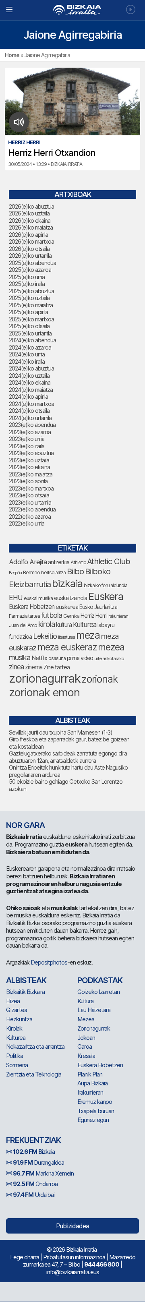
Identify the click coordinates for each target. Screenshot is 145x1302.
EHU (16, 597)
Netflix (39, 658)
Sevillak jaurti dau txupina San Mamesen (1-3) (60, 732)
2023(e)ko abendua (32, 424)
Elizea (13, 1001)
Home (12, 55)
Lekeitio (45, 635)
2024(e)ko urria (27, 354)
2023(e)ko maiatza (30, 474)
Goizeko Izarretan (98, 992)
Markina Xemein (43, 1173)
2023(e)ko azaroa (30, 431)
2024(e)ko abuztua (31, 368)
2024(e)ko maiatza (31, 389)
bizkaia (67, 583)
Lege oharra (24, 1257)
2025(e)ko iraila (27, 283)
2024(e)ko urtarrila (30, 417)
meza (88, 635)
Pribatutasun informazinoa (74, 1257)
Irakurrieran (118, 616)
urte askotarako (109, 658)
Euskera (105, 596)
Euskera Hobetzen (31, 607)
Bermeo (31, 572)
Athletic (78, 562)
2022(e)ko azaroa (30, 516)
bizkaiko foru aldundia (105, 585)
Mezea (85, 1019)
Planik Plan (89, 1074)
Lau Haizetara (93, 1010)
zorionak (100, 679)
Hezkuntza (19, 1019)
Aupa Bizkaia (92, 1083)
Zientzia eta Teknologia (33, 1074)
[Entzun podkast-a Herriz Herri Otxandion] (19, 122)
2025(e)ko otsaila (29, 326)
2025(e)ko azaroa (30, 269)
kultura (64, 625)
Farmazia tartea (24, 616)
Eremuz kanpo (94, 1101)
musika (19, 657)
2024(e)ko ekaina (29, 382)
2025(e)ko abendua (32, 262)
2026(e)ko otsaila (29, 248)
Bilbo (75, 571)
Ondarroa (35, 1184)
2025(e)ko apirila (28, 311)
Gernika (71, 616)
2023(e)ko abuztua (31, 452)
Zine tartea (57, 667)
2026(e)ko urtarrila (30, 255)
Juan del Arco (23, 625)
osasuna (57, 658)
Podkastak (99, 980)
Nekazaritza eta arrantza (35, 1046)
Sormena (17, 1065)
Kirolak (14, 1028)
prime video (80, 658)
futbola (51, 615)
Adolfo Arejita (28, 562)
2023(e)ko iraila (26, 446)
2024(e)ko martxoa (31, 403)
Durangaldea (38, 1162)
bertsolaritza (53, 572)
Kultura (85, 1001)
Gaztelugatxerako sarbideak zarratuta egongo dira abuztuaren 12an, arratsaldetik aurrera (68, 757)
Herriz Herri (93, 615)
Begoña (15, 572)
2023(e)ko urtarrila (30, 502)
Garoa (84, 1046)
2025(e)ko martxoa (31, 319)
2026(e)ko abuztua (31, 206)
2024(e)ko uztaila (29, 375)
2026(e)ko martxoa (31, 241)
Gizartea (16, 1010)
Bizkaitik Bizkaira (25, 992)
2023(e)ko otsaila (29, 495)
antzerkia (58, 562)
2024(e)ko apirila (28, 396)
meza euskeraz (67, 647)
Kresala (86, 1056)
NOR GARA (25, 825)
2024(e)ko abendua (32, 340)
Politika (14, 1056)
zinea (16, 666)
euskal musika (38, 598)
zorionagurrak (45, 678)
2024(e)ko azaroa (30, 347)
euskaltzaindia (70, 598)
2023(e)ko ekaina (29, 467)
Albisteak (26, 980)
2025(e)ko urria (27, 276)
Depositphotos (49, 962)
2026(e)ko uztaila (29, 213)
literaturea (66, 637)
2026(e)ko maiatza (31, 227)
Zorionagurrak (93, 1028)
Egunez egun (93, 1120)
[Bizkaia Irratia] (72, 10)
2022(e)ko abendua (32, 509)
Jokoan (86, 1037)
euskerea (67, 606)
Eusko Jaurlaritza (98, 607)
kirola (46, 624)
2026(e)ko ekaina (29, 220)
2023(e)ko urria (26, 438)
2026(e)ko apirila (28, 234)
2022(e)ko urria (26, 523)
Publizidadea (72, 1226)
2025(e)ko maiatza (31, 305)
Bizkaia (34, 1151)
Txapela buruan (95, 1111)
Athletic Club (108, 561)
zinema (33, 667)
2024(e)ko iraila (27, 361)
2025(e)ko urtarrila (30, 333)
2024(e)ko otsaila (29, 410)
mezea (111, 647)
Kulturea (84, 624)
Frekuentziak (33, 1140)
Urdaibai (33, 1195)
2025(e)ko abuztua (31, 291)
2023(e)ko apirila (28, 481)
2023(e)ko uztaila (29, 460)
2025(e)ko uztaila (29, 297)
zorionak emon (44, 692)
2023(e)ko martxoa (31, 488)
